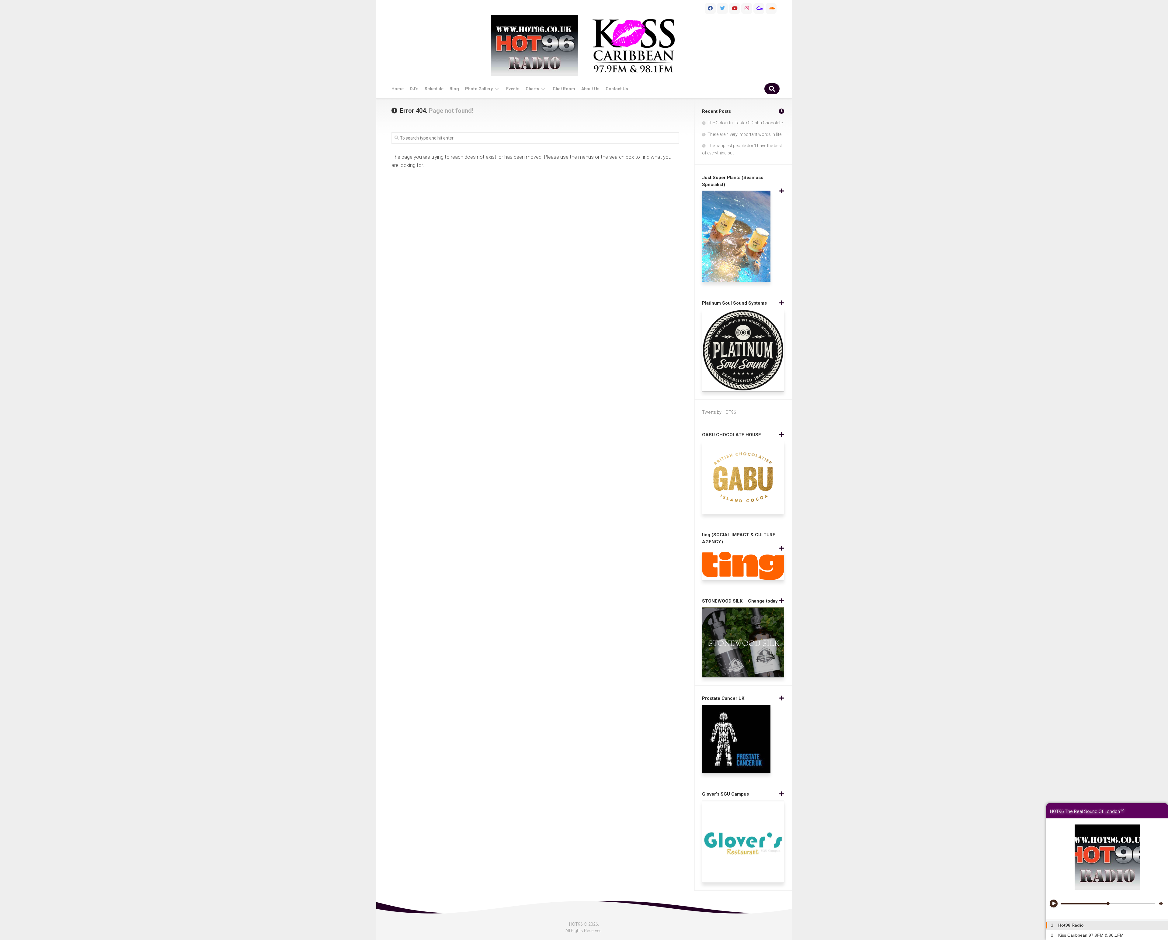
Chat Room (564, 88)
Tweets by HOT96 (719, 412)
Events (513, 88)
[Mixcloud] (758, 8)
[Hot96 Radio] (534, 45)
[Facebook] (710, 8)
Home (397, 88)
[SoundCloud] (771, 8)
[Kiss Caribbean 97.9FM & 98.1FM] (633, 46)
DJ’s (414, 88)
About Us (590, 88)
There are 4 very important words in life (744, 134)
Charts (532, 88)
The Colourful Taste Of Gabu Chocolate (745, 122)
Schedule (434, 88)
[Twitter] (722, 8)
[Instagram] (746, 8)
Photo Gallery (479, 88)
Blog (454, 88)
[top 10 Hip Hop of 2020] (734, 8)
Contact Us (617, 88)
